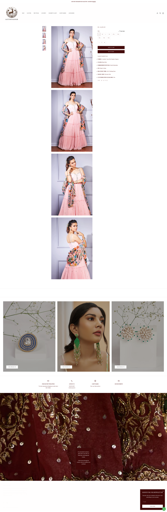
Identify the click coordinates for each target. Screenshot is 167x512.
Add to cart (111, 47)
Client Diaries (62, 13)
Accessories (71, 13)
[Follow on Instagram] (7, 503)
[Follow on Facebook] (3, 503)
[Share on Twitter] (103, 80)
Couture (29, 13)
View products (12, 366)
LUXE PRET (43, 13)
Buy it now (111, 51)
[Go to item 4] (44, 48)
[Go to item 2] (44, 35)
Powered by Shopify (15, 507)
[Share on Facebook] (101, 80)
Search (154, 488)
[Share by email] (106, 80)
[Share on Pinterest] (105, 80)
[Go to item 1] (44, 28)
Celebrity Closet (53, 13)
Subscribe (152, 506)
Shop (23, 13)
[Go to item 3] (44, 41)
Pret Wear (36, 13)
